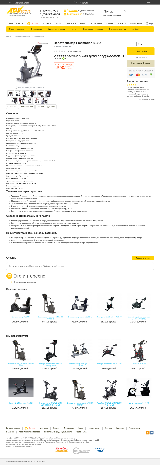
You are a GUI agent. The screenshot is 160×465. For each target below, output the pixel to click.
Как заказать (140, 57)
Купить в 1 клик (140, 63)
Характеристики (26, 106)
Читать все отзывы (146, 99)
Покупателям (136, 23)
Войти (149, 2)
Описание (12, 106)
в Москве (79, 14)
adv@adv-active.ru (48, 438)
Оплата (58, 23)
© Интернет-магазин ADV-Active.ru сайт (21, 461)
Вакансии (10, 432)
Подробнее (28, 327)
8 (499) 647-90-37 (20, 438)
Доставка (47, 23)
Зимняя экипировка (56, 29)
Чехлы (73, 29)
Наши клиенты (96, 23)
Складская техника (117, 29)
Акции (82, 23)
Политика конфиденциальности (58, 432)
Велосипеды (36, 29)
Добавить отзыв (143, 258)
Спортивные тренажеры (92, 29)
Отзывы (110, 23)
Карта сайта (81, 432)
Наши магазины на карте (65, 438)
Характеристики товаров (29, 432)
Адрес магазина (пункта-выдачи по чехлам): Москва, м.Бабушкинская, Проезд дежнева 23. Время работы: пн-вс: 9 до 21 (52, 440)
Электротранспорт (17, 29)
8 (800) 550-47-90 (34, 438)
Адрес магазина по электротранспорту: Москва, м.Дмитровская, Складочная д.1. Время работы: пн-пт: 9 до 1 (48, 442)
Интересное (71, 23)
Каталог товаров (16, 23)
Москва (85, 2)
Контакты (122, 23)
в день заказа (79, 10)
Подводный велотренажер (25, 282)
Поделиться (74, 51)
